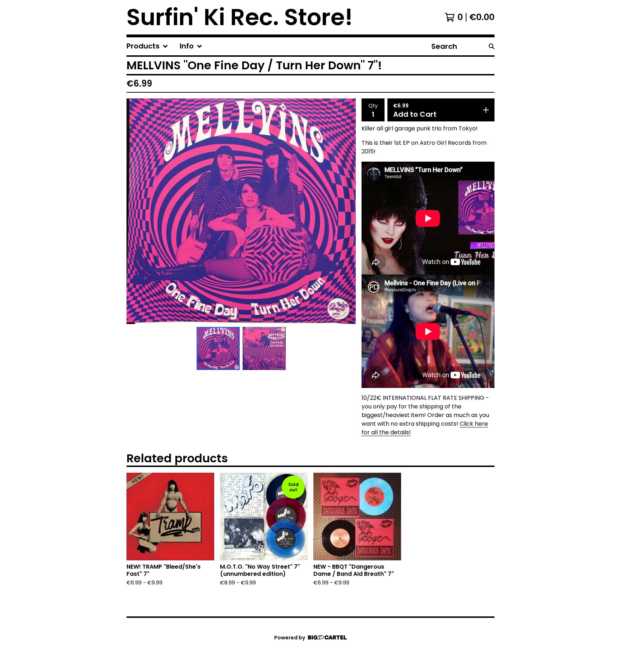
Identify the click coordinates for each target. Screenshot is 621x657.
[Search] (491, 46)
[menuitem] (147, 46)
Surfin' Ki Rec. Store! (239, 17)
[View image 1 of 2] (218, 348)
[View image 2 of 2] (264, 348)
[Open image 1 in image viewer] (241, 211)
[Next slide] (345, 211)
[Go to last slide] (136, 211)
